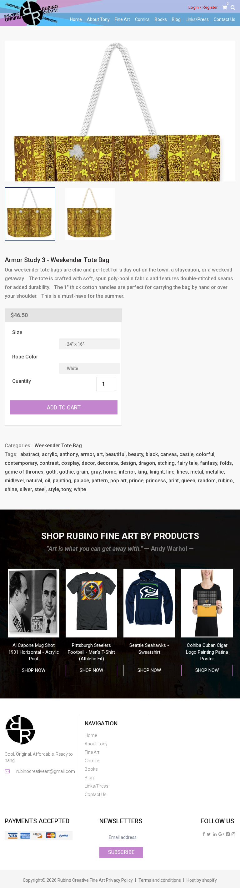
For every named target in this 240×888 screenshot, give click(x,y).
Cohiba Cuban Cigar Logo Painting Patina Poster (149, 652)
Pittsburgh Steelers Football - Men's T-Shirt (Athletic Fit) (33, 652)
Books (161, 19)
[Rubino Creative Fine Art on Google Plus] (221, 834)
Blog (176, 19)
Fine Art (122, 19)
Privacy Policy (119, 880)
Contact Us (224, 19)
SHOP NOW (33, 670)
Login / (194, 7)
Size (17, 332)
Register (210, 7)
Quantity (21, 381)
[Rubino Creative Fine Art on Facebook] (203, 834)
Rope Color (25, 357)
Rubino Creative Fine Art (81, 880)
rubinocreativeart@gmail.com (45, 771)
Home (76, 19)
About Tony (98, 19)
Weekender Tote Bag (58, 446)
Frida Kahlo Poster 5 (207, 645)
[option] (33, 623)
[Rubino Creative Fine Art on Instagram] (233, 834)
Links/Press (197, 19)
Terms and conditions (159, 880)
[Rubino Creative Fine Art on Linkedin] (215, 834)
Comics (142, 19)
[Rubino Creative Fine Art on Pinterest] (228, 834)
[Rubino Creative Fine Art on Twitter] (209, 834)
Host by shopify (202, 880)
